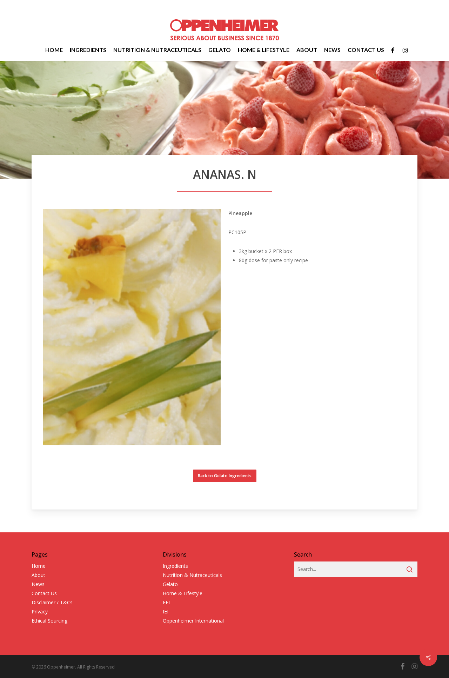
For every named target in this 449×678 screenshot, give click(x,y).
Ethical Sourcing (49, 620)
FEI (166, 602)
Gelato (170, 584)
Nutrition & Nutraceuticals (192, 575)
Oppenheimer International (193, 620)
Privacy (40, 611)
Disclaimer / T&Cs (52, 602)
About (38, 575)
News (38, 584)
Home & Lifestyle (182, 593)
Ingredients (175, 566)
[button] (224, 476)
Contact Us (44, 593)
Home (39, 566)
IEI (165, 611)
